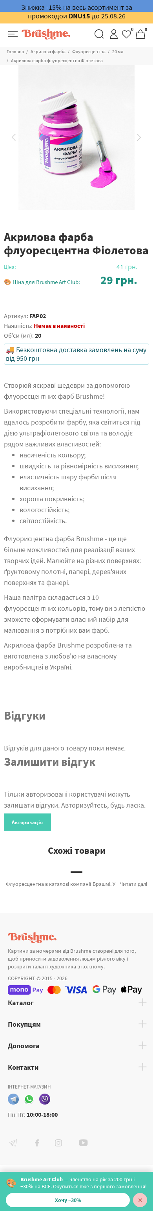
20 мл (117, 51)
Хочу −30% (68, 1200)
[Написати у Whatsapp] (29, 1099)
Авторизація (27, 822)
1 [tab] (76, 872)
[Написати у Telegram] (13, 1099)
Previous (14, 137)
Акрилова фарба (48, 51)
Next (139, 137)
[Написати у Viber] (44, 1099)
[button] (70, 280)
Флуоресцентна (89, 51)
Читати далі (133, 883)
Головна (15, 51)
